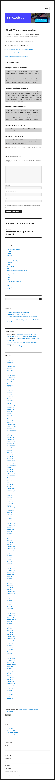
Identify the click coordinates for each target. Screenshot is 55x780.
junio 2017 (9, 480)
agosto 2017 (10, 477)
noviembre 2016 (11, 490)
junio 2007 (9, 692)
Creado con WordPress (17, 776)
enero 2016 (10, 505)
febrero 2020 (10, 437)
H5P (8, 268)
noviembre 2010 (11, 615)
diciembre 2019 (11, 439)
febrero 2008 (10, 677)
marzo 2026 (10, 359)
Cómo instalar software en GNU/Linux (26, 334)
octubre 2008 (10, 662)
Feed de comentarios (12, 732)
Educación (9, 259)
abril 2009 (9, 651)
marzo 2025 (10, 364)
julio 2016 (9, 497)
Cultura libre (10, 257)
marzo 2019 (10, 454)
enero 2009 (10, 657)
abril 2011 (9, 606)
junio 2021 (9, 415)
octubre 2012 (10, 572)
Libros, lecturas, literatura (14, 281)
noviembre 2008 (11, 660)
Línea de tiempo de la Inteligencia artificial (18, 318)
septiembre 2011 (11, 597)
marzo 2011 (10, 608)
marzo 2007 (10, 696)
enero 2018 (10, 471)
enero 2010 (10, 634)
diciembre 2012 (11, 568)
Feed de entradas (11, 730)
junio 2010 (9, 625)
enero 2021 (10, 422)
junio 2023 (9, 381)
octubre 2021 (10, 407)
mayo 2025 (10, 362)
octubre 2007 (10, 685)
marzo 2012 (10, 585)
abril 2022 (9, 398)
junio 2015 (9, 516)
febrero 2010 (10, 632)
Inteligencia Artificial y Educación (16, 314)
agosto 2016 (10, 495)
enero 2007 (10, 698)
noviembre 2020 (11, 426)
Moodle (9, 283)
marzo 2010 (10, 630)
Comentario (9, 165)
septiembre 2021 (11, 409)
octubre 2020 (10, 428)
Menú (47, 8)
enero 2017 (10, 486)
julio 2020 (9, 432)
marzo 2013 (10, 563)
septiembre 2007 (11, 687)
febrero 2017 (10, 484)
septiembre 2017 (11, 475)
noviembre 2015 (11, 508)
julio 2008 (9, 668)
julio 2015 (9, 514)
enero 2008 (10, 679)
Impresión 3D (10, 274)
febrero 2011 (10, 610)
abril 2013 (9, 561)
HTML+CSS (10, 272)
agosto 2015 (10, 512)
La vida (9, 279)
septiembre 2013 (11, 552)
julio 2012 (9, 578)
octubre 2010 (10, 617)
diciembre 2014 (11, 523)
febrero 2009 (10, 655)
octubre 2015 (10, 510)
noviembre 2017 (11, 473)
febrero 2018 (10, 469)
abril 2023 (9, 383)
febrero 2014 (10, 542)
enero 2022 (10, 402)
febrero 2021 (10, 420)
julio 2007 (9, 690)
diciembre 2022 (11, 387)
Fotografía (9, 262)
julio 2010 (9, 623)
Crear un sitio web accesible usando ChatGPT (17, 53)
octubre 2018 (10, 464)
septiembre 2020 (11, 430)
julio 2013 (9, 555)
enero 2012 (10, 589)
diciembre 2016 (11, 488)
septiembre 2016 (11, 493)
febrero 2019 (10, 456)
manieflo (9, 342)
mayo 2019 (10, 450)
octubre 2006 (10, 700)
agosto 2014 (10, 531)
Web (6, 198)
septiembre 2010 (11, 619)
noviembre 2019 (11, 441)
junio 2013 (9, 557)
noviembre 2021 (11, 405)
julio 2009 (9, 645)
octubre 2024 (10, 368)
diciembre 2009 (11, 636)
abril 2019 (9, 452)
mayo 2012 (9, 582)
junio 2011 (9, 602)
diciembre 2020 (11, 424)
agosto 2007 (10, 688)
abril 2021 (9, 419)
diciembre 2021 (11, 404)
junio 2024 (9, 370)
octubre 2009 (10, 640)
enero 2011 (9, 612)
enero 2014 (10, 544)
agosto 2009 (10, 643)
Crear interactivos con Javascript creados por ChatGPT (19, 49)
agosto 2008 (10, 666)
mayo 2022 (10, 396)
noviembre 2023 (11, 377)
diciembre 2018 (11, 460)
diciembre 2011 (11, 591)
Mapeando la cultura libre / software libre (18, 312)
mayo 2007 (10, 694)
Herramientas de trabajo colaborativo (17, 270)
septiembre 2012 (11, 574)
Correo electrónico (11, 191)
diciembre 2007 (11, 681)
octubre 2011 (10, 595)
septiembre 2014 (11, 529)
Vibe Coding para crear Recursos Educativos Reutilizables (22, 316)
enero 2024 (10, 374)
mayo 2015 (9, 518)
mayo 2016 (10, 501)
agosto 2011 (10, 598)
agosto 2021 (10, 411)
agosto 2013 (10, 553)
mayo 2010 (9, 627)
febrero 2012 (10, 587)
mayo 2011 (9, 604)
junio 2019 (9, 449)
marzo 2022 (10, 400)
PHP (8, 285)
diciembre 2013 (11, 546)
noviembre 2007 (11, 683)
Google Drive (10, 266)
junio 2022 (9, 394)
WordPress (9, 289)
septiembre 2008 (11, 664)
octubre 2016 (10, 492)
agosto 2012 (10, 576)
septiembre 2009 (11, 642)
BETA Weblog (8, 776)
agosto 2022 (10, 390)
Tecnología (10, 287)
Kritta (8, 277)
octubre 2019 (10, 443)
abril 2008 (9, 673)
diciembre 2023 (11, 375)
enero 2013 (10, 567)
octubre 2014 (10, 527)
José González (10, 336)
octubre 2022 (10, 389)
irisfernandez (10, 147)
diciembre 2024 (11, 366)
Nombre (8, 185)
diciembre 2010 (11, 613)
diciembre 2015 (11, 507)
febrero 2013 (10, 565)
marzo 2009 (10, 653)
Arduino (9, 253)
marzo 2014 (10, 540)
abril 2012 (9, 583)
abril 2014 (9, 538)
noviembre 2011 (11, 593)
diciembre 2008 (11, 658)
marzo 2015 (10, 520)
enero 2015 (10, 522)
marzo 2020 (10, 435)
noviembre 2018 (11, 462)
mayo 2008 (10, 672)
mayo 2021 (9, 417)
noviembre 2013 (11, 548)
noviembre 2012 (11, 570)
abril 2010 (9, 628)
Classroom (9, 255)
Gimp (8, 264)
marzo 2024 (10, 372)
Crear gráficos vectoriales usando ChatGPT (16, 56)
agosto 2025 (10, 360)
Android (9, 251)
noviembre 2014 (11, 525)
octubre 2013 (10, 550)
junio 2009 (10, 647)
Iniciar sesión (10, 728)
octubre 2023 (10, 379)
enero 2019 (10, 458)
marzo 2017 (10, 482)
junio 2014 (9, 535)
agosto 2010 (10, 621)
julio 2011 (9, 600)
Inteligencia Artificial (36, 147)
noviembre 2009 (11, 638)
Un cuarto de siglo (18, 346)
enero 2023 (10, 385)
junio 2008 (9, 670)
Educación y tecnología (26, 147)
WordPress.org (11, 734)
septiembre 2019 (11, 445)
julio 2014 (9, 533)
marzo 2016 (10, 503)
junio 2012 (9, 580)
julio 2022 (9, 392)
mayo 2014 (9, 537)
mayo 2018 (9, 467)
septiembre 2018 (11, 465)
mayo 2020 (10, 434)
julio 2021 (9, 413)
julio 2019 (9, 447)
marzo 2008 (10, 675)
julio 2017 (9, 479)
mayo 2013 (9, 559)
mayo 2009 (10, 649)
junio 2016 (9, 499)
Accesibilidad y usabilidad (13, 249)
